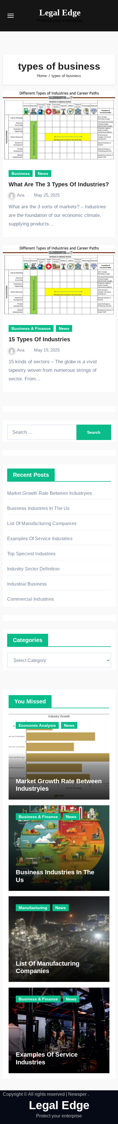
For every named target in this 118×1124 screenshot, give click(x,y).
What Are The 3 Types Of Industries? (59, 184)
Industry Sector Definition (33, 568)
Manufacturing (33, 907)
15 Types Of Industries (39, 339)
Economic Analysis (37, 725)
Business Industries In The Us (38, 508)
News (43, 173)
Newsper (77, 1094)
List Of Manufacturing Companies (41, 523)
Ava (21, 195)
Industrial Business (27, 584)
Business (20, 173)
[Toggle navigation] (10, 15)
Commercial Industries (30, 599)
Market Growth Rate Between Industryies (49, 493)
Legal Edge (59, 12)
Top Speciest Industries (31, 553)
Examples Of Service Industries (39, 538)
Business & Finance (31, 328)
